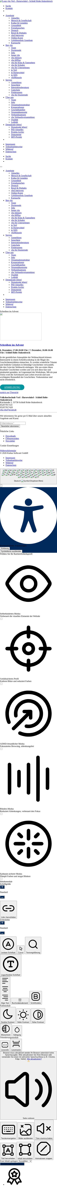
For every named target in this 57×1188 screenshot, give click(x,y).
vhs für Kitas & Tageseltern (23, 62)
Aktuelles (15, 18)
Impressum (10, 144)
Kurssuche (15, 43)
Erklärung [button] (5, 548)
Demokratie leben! (14, 124)
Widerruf (9, 149)
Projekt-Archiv (17, 132)
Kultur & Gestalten (19, 23)
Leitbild (14, 122)
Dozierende (16, 50)
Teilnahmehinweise (14, 146)
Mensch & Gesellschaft (21, 20)
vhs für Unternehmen (20, 67)
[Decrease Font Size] (2, 897)
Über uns (10, 97)
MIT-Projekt (16, 137)
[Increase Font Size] (2, 887)
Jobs (13, 53)
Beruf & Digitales (19, 33)
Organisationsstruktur (20, 105)
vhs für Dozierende (19, 95)
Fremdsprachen (17, 28)
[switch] (1, 619)
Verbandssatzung (18, 115)
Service (9, 80)
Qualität (14, 119)
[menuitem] (31, 6)
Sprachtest (15, 85)
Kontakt (9, 8)
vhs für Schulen (18, 65)
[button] (1, 485)
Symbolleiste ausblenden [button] (11, 551)
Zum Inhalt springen (9, 1161)
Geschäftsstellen (18, 110)
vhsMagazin (16, 77)
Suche (8, 6)
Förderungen (16, 92)
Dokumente (16, 134)
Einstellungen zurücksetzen (12, 1164)
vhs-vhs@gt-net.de (8, 410)
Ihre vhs (9, 45)
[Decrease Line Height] (2, 932)
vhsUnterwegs (17, 35)
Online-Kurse (17, 38)
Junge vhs (15, 55)
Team (13, 48)
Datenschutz (11, 151)
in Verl (14, 70)
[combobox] (28, 476)
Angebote (10, 15)
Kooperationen (17, 107)
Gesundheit (16, 25)
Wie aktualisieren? (34, 1059)
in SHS (14, 75)
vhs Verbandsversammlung (23, 117)
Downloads (11, 436)
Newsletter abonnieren (10, 426)
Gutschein (15, 90)
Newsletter (10, 441)
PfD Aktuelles (17, 129)
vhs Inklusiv (16, 57)
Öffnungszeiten (12, 438)
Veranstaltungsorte (19, 112)
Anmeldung (16, 82)
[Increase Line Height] (2, 923)
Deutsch (14, 30)
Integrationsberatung (20, 87)
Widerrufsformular (8, 450)
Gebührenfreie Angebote (22, 40)
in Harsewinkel (17, 72)
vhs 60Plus (16, 60)
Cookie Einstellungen (9, 445)
